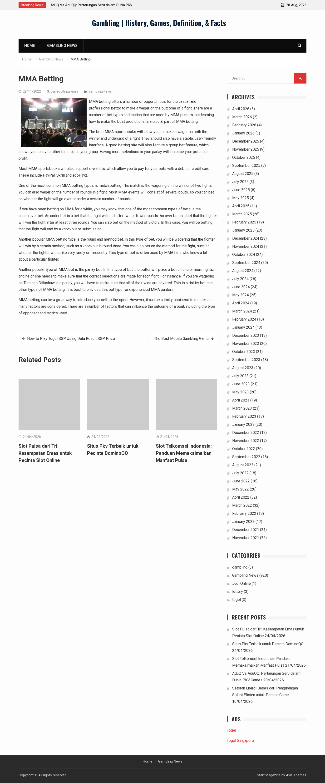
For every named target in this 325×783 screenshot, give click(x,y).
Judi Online (241, 583)
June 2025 (241, 190)
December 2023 (245, 335)
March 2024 (242, 311)
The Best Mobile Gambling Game (181, 338)
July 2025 (240, 181)
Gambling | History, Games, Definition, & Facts (159, 22)
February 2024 (244, 319)
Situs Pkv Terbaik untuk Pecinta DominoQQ (268, 644)
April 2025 (240, 206)
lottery (237, 591)
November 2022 (245, 440)
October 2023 (243, 351)
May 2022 (240, 489)
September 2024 (246, 262)
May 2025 (240, 198)
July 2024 (240, 279)
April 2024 (240, 303)
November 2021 (245, 537)
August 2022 (242, 465)
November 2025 (245, 149)
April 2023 (240, 400)
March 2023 (242, 408)
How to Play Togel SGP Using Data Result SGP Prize (71, 338)
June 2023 (241, 384)
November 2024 (245, 246)
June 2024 (241, 287)
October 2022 (243, 448)
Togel (231, 730)
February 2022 (244, 513)
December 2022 (245, 432)
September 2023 (246, 359)
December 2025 (245, 141)
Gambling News (62, 45)
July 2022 (240, 473)
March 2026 (242, 117)
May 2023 (240, 392)
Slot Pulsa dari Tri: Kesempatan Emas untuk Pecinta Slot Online (45, 453)
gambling (239, 567)
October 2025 (243, 157)
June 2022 (241, 481)
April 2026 (240, 109)
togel (236, 599)
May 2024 (240, 295)
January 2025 (243, 230)
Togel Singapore (240, 740)
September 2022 (246, 457)
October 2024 (243, 254)
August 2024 (242, 270)
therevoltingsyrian (64, 91)
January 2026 (243, 133)
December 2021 (245, 529)
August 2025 (242, 173)
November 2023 (245, 343)
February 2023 (244, 416)
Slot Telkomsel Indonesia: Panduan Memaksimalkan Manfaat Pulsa (184, 453)
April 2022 (240, 497)
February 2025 (244, 222)
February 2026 (244, 125)
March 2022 (242, 505)
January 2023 (243, 424)
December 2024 (245, 238)
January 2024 (243, 327)
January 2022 (243, 521)
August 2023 (242, 368)
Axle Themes (296, 775)
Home (29, 45)
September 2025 (246, 165)
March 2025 (242, 214)
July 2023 (240, 376)
